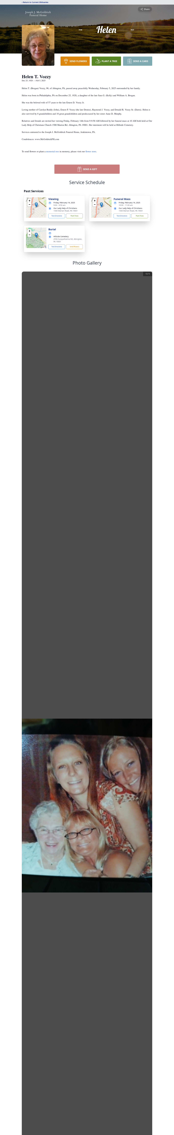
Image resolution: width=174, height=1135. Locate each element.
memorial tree (52, 151)
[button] (36, 204)
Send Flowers (74, 247)
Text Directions (56, 216)
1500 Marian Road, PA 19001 (65, 211)
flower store (90, 151)
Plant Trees (74, 216)
